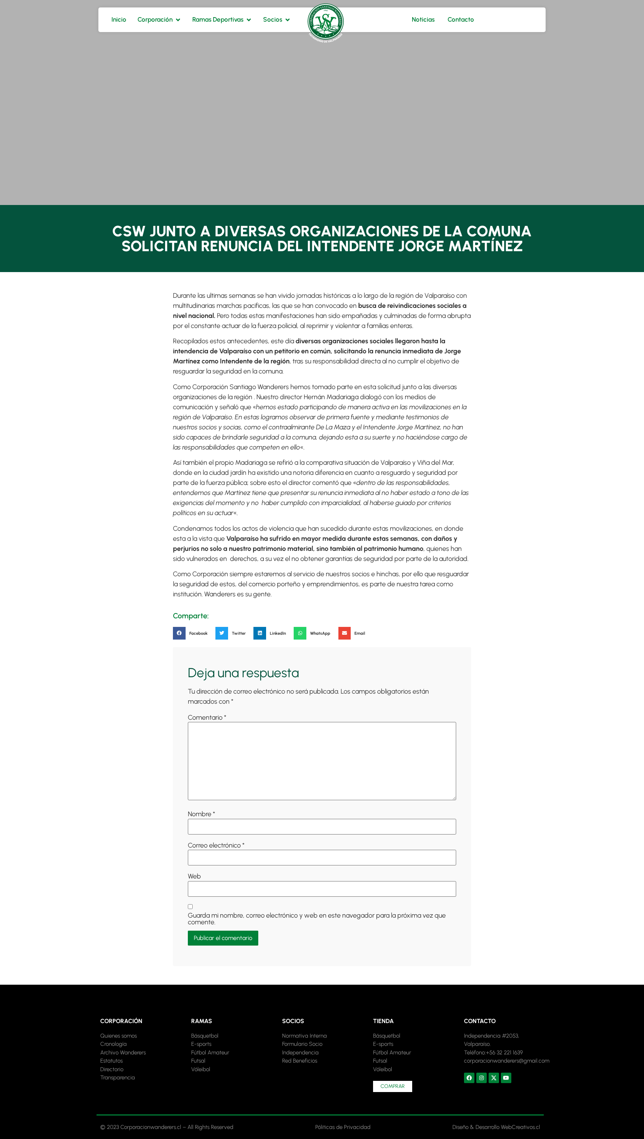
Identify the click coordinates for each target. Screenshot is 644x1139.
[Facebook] (469, 1078)
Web (194, 876)
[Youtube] (506, 1078)
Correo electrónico (216, 845)
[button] (192, 633)
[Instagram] (481, 1078)
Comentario (207, 717)
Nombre (201, 814)
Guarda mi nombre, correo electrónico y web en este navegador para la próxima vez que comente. (317, 918)
